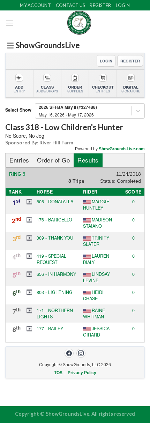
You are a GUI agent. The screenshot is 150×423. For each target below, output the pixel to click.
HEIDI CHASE (93, 295)
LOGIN (106, 60)
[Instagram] (80, 353)
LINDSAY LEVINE (96, 277)
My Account (35, 5)
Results (88, 160)
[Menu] (9, 22)
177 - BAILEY (50, 328)
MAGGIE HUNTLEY (96, 204)
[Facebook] (69, 353)
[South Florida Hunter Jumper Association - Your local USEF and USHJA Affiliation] (79, 22)
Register (100, 5)
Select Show (18, 110)
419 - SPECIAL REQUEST (51, 259)
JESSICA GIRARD (96, 331)
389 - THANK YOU (55, 238)
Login (123, 5)
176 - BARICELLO (54, 220)
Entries (19, 160)
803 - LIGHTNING (55, 292)
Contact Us (70, 5)
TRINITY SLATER (96, 241)
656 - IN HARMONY (56, 274)
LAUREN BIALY (96, 259)
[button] (29, 201)
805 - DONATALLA (55, 201)
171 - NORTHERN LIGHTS (55, 313)
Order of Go (53, 160)
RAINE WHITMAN (94, 313)
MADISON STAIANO (97, 223)
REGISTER (130, 60)
